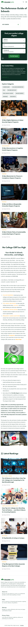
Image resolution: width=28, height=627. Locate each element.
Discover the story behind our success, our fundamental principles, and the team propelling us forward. (13, 593)
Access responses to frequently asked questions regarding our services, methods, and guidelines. (14, 601)
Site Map (22, 625)
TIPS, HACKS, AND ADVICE (9, 303)
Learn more (4, 77)
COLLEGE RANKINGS (8, 295)
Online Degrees (19, 93)
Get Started (5, 24)
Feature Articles (12, 90)
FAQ (4, 90)
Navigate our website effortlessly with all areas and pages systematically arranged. (13, 609)
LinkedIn (3, 282)
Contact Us (12, 335)
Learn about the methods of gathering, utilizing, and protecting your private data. (12, 617)
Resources (13, 96)
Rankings (5, 96)
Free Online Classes (8, 93)
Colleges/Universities (17, 87)
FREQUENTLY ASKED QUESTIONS (11, 316)
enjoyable (15, 305)
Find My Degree (14, 56)
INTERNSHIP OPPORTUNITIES (10, 309)
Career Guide (6, 87)
